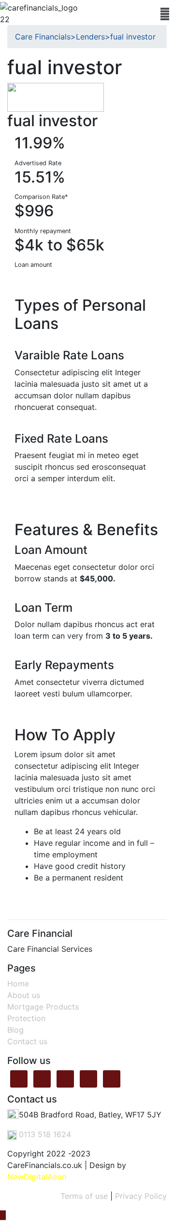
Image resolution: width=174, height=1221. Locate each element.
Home (18, 983)
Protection (26, 1018)
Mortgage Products (43, 1006)
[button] (165, 14)
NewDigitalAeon (36, 1177)
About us (23, 995)
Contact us (27, 1041)
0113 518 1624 (43, 1134)
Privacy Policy (141, 1196)
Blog (15, 1030)
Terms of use (84, 1196)
